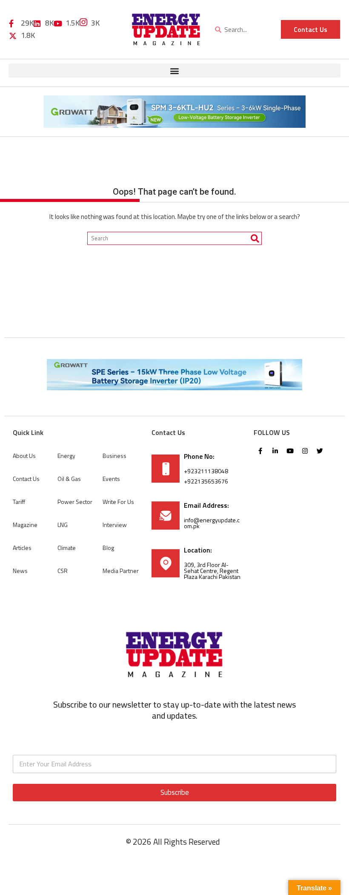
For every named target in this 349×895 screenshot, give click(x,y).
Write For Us (118, 501)
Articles (22, 547)
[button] (174, 70)
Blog (108, 547)
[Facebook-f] (260, 450)
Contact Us (26, 478)
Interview (115, 524)
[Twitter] (319, 450)
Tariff (19, 501)
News (20, 570)
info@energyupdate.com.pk (212, 522)
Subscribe (174, 792)
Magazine (25, 524)
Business (114, 455)
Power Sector (74, 501)
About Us (24, 455)
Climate (66, 547)
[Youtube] (289, 450)
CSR (62, 570)
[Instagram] (304, 450)
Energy (66, 455)
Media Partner (121, 570)
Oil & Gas (69, 478)
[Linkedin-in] (275, 450)
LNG (62, 524)
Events (111, 478)
